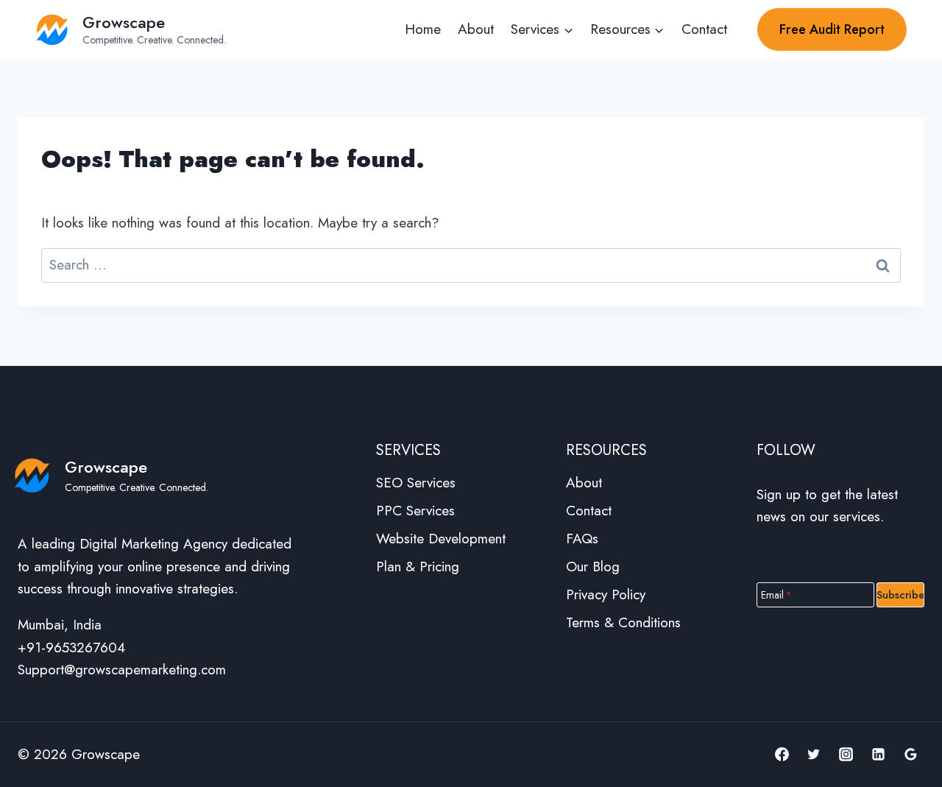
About (476, 29)
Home (423, 29)
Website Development (441, 538)
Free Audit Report (832, 29)
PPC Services (415, 510)
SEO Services (416, 483)
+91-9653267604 (71, 647)
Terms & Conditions (623, 622)
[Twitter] (814, 755)
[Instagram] (846, 755)
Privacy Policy (605, 594)
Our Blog (593, 566)
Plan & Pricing (417, 566)
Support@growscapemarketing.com (122, 670)
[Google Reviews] (910, 755)
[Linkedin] (878, 755)
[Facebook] (782, 755)
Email (776, 594)
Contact (704, 29)
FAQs (582, 538)
